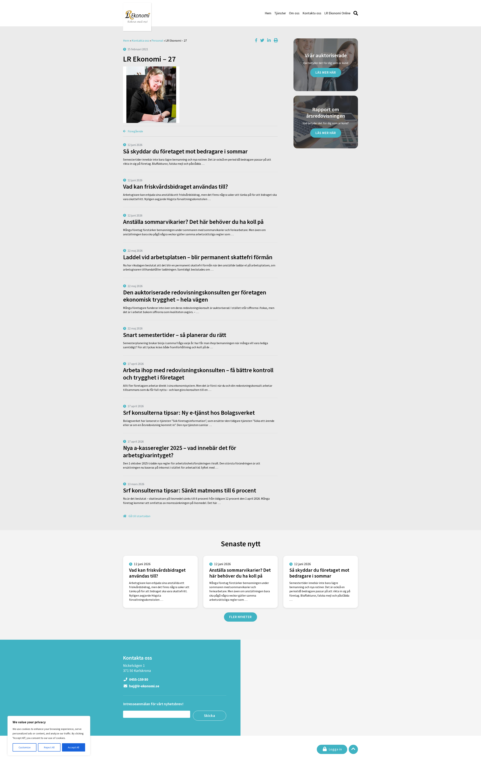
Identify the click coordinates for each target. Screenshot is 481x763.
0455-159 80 (138, 679)
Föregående (135, 131)
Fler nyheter (240, 617)
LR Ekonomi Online (337, 13)
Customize (25, 747)
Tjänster (280, 13)
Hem (268, 13)
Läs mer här (325, 72)
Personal (157, 40)
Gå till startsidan (139, 516)
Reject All (49, 747)
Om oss (294, 13)
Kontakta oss (312, 13)
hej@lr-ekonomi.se (143, 686)
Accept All (73, 747)
